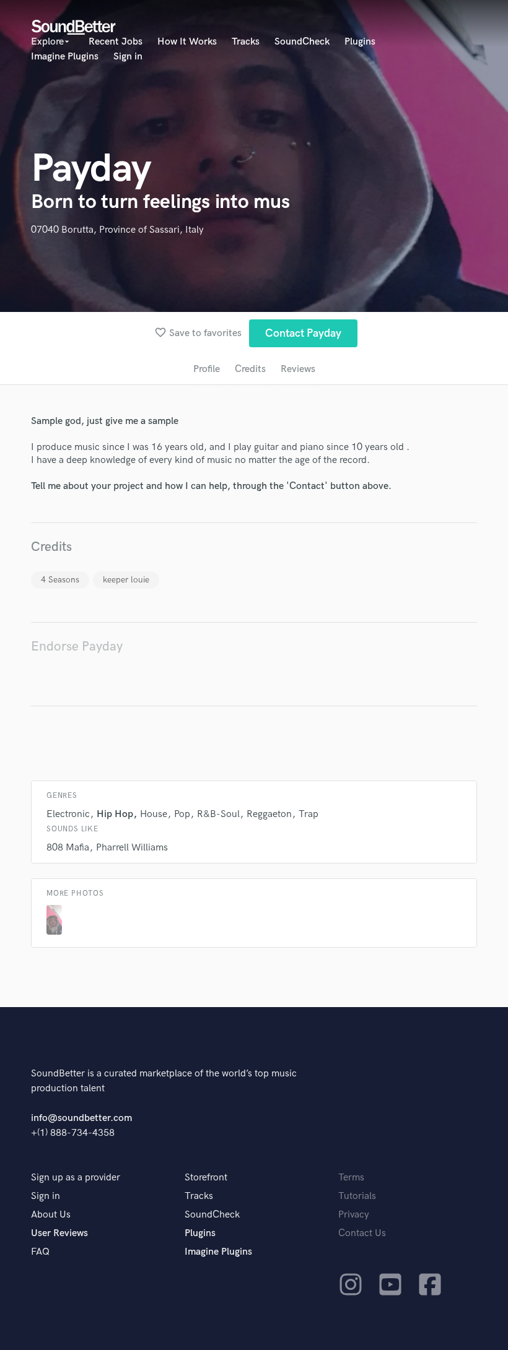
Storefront (206, 1177)
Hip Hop (115, 814)
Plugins (359, 42)
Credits (250, 369)
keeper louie (126, 579)
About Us (51, 1215)
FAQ (40, 1252)
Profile (206, 369)
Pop (182, 814)
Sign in (127, 57)
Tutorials (357, 1196)
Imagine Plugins (65, 57)
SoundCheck (302, 42)
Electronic (68, 814)
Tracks (246, 42)
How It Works (187, 42)
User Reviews (59, 1233)
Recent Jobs (115, 42)
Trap (308, 814)
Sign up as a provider (75, 1177)
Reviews (298, 369)
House (153, 814)
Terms (351, 1177)
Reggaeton (269, 814)
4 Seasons (60, 579)
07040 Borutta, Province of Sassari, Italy (117, 230)
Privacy (353, 1215)
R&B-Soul (218, 814)
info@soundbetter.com (81, 1118)
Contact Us (362, 1233)
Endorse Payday (77, 646)
